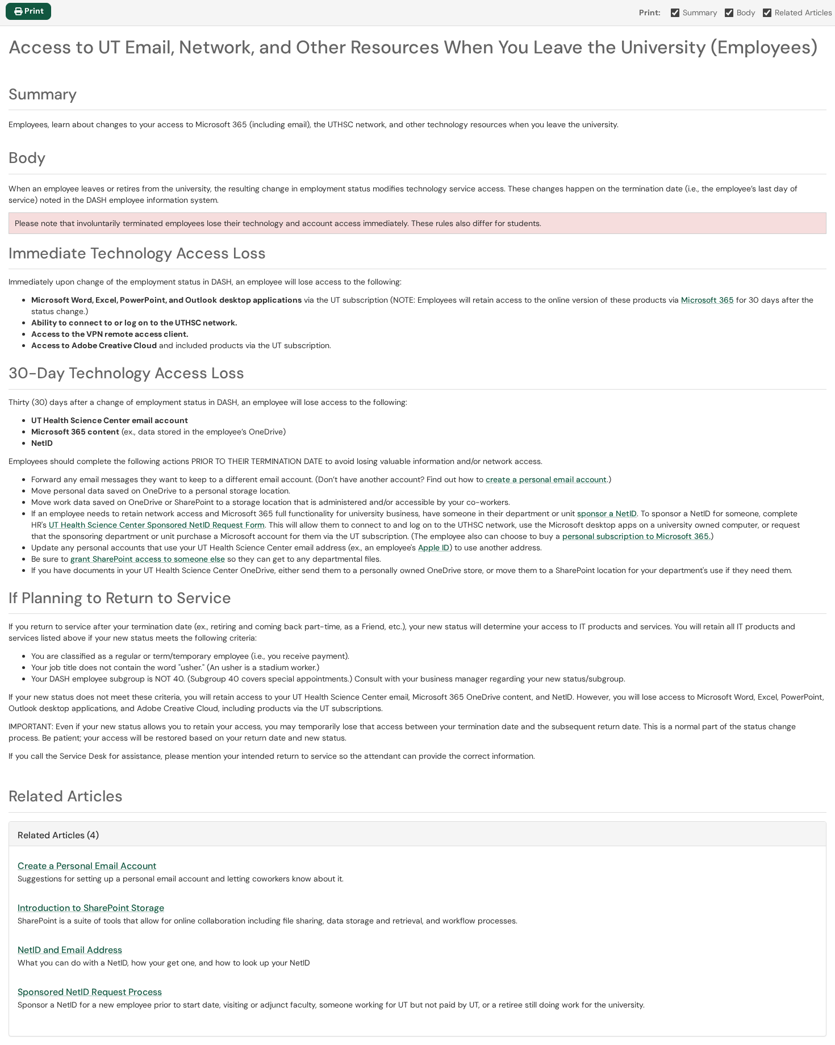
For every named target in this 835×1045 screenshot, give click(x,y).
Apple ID (433, 547)
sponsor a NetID (607, 513)
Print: (650, 12)
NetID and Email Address (70, 950)
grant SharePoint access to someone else (147, 559)
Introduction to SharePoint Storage (91, 908)
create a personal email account (546, 479)
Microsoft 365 (707, 300)
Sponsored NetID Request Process (90, 992)
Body (746, 12)
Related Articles (803, 12)
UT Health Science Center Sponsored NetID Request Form (157, 525)
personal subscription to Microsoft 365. (636, 536)
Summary (700, 12)
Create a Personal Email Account (87, 866)
